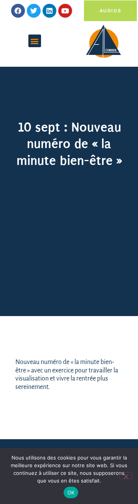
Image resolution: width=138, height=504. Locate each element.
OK (71, 492)
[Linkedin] (49, 11)
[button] (34, 41)
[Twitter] (34, 11)
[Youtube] (65, 11)
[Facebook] (18, 11)
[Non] (125, 475)
